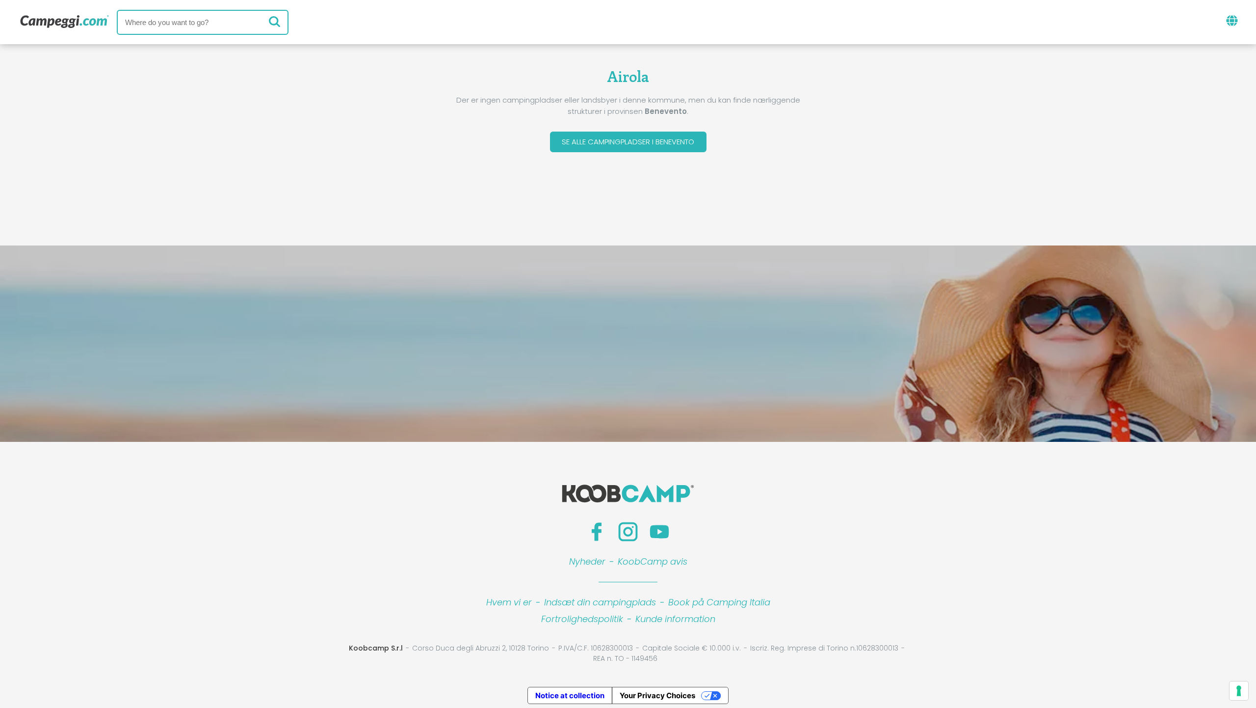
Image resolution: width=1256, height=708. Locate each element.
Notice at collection (569, 695)
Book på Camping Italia (719, 602)
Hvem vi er (509, 602)
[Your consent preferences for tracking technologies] (1239, 690)
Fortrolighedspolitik (582, 619)
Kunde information (675, 619)
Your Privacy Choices (657, 695)
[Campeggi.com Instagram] (628, 532)
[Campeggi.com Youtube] (659, 532)
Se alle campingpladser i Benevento (628, 141)
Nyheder (587, 561)
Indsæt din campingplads (600, 602)
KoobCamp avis (652, 561)
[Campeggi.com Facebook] (596, 532)
